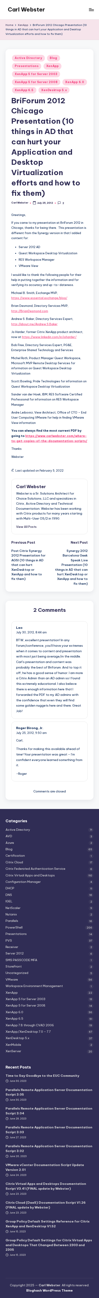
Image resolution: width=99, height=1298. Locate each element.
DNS (9, 895)
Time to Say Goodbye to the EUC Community (42, 1076)
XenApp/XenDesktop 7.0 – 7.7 (28, 1031)
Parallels (12, 921)
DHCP (10, 888)
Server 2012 (15, 953)
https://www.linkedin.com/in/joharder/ (49, 337)
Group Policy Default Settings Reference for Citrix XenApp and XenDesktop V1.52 (48, 1223)
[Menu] (91, 9)
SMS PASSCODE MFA (21, 960)
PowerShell (14, 927)
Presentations (26, 66)
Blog (53, 58)
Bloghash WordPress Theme (49, 1290)
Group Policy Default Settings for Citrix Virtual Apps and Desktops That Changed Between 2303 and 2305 (49, 1245)
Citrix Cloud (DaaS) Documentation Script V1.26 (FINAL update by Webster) (46, 1204)
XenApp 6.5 (24, 90)
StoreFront (14, 966)
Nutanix (11, 914)
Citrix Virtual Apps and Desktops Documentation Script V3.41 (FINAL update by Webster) (46, 1186)
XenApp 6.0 (74, 82)
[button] (26, 527)
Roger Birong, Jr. (29, 728)
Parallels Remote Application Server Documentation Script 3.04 (49, 1110)
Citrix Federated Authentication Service (35, 869)
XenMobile (13, 1045)
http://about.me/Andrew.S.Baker (34, 324)
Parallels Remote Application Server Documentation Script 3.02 (49, 1148)
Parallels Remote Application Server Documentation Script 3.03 (49, 1129)
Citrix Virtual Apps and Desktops (30, 875)
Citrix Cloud (14, 862)
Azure (10, 843)
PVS (9, 940)
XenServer (13, 1051)
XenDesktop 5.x (54, 90)
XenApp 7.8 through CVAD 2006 (30, 1025)
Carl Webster (26, 9)
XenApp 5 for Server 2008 (36, 82)
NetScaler (13, 908)
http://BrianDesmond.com (29, 311)
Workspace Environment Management (34, 986)
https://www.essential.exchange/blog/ (39, 298)
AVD (9, 836)
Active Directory (28, 58)
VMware (12, 979)
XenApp (52, 66)
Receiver (12, 947)
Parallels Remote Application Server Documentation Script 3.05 (49, 1092)
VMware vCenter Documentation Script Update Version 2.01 (45, 1167)
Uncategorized (17, 973)
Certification (15, 855)
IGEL (9, 901)
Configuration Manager (23, 882)
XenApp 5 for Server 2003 (36, 74)
